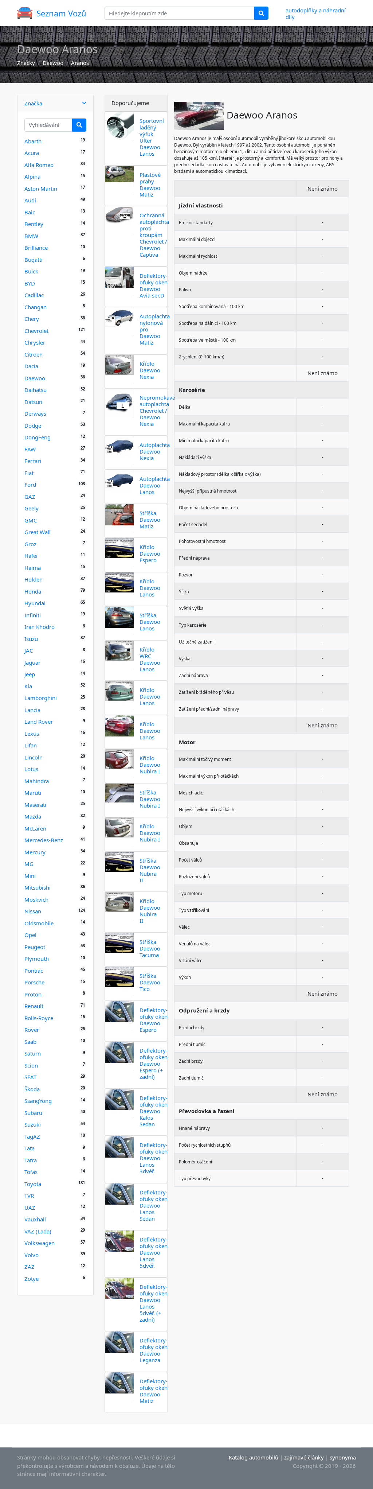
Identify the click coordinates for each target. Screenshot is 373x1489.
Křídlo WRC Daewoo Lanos (150, 659)
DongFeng (37, 437)
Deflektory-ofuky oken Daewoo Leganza (154, 1350)
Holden (33, 579)
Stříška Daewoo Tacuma (150, 948)
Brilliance (36, 247)
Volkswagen (39, 1243)
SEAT (30, 1077)
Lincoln (33, 757)
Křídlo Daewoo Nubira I (150, 764)
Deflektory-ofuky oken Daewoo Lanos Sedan (154, 1205)
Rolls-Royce (38, 1018)
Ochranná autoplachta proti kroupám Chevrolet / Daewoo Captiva (154, 234)
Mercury (35, 852)
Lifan (30, 745)
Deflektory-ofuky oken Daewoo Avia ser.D (154, 285)
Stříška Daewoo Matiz (150, 519)
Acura (31, 152)
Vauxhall (35, 1219)
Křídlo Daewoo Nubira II (150, 910)
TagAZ (32, 1136)
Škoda (32, 1089)
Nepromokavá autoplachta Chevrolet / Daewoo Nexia (157, 410)
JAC (28, 650)
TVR (29, 1195)
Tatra (30, 1160)
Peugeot (34, 946)
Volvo (31, 1255)
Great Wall (37, 532)
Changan (35, 307)
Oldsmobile (39, 923)
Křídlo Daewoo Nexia (150, 370)
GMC (30, 520)
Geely (31, 508)
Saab (30, 1041)
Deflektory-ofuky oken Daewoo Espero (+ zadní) (154, 1063)
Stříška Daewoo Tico (150, 982)
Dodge (32, 425)
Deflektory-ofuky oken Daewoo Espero (154, 1019)
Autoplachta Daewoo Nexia (155, 451)
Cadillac (34, 295)
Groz (30, 544)
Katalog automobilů (253, 1457)
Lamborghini (40, 697)
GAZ (29, 496)
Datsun (33, 401)
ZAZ (29, 1266)
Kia (28, 686)
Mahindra (36, 781)
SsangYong (38, 1100)
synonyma (343, 1457)
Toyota (32, 1183)
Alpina (32, 176)
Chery (31, 318)
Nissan (32, 911)
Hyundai (35, 603)
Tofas (31, 1171)
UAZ (29, 1207)
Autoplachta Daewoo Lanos (155, 485)
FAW (30, 449)
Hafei (31, 555)
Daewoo (53, 62)
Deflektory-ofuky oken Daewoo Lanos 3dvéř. (154, 1158)
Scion (31, 1065)
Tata (29, 1148)
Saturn (32, 1053)
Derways (35, 413)
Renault (33, 1006)
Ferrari (32, 460)
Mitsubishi (37, 887)
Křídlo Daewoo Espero (150, 553)
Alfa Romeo (39, 164)
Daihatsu (35, 389)
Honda (32, 591)
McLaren (35, 828)
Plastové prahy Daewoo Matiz (150, 184)
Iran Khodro (39, 626)
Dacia (31, 366)
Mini (30, 875)
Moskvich (36, 899)
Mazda (32, 816)
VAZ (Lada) (37, 1231)
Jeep (29, 674)
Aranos (80, 62)
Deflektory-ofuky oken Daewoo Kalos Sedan (154, 1111)
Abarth (33, 141)
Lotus (31, 769)
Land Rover (38, 721)
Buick (31, 271)
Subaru (33, 1112)
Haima (32, 567)
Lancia (32, 710)
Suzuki (32, 1124)
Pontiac (33, 970)
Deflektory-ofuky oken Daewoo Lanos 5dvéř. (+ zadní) (154, 1303)
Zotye (31, 1278)
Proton (33, 994)
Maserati (35, 804)
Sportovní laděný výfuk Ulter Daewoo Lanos (152, 137)
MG (29, 863)
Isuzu (31, 638)
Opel (30, 934)
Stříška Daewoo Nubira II (150, 870)
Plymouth (36, 958)
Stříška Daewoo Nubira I (150, 799)
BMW (31, 236)
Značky (26, 62)
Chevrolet (36, 330)
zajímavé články (304, 1457)
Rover (31, 1029)
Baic (29, 212)
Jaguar (32, 662)
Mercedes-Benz (43, 840)
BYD (29, 283)
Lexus (31, 733)
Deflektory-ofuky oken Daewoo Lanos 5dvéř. (154, 1252)
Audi (30, 200)
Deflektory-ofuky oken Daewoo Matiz (154, 1390)
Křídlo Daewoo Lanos (150, 588)
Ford (30, 484)
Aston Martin (40, 188)
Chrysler (34, 342)
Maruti (32, 792)
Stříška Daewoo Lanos (150, 621)
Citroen (33, 354)
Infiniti (32, 615)
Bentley (33, 224)
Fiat (29, 473)
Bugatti (33, 259)
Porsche (34, 982)
